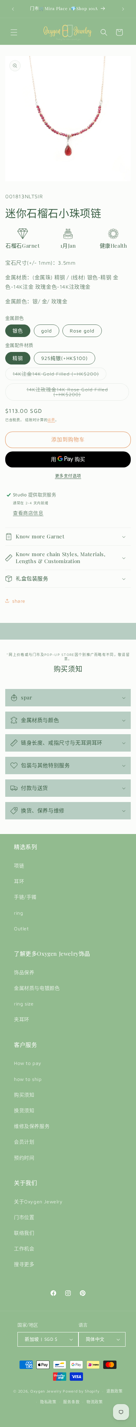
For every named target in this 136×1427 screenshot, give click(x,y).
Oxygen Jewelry (46, 1391)
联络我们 (24, 1233)
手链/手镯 (25, 897)
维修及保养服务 (32, 1126)
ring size (23, 1004)
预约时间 (24, 1158)
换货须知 (24, 1110)
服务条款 (71, 1402)
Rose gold (82, 331)
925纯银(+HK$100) (64, 358)
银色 (18, 331)
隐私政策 (48, 1402)
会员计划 (24, 1142)
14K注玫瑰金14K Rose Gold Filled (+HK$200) (67, 393)
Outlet (21, 928)
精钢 (18, 358)
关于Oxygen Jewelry (38, 1201)
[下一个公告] (123, 9)
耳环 (19, 881)
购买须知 (24, 1095)
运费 (51, 420)
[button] (14, 32)
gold (46, 331)
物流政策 (94, 1402)
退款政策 (114, 1391)
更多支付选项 (68, 476)
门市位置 (24, 1217)
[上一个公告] (13, 9)
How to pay (27, 1063)
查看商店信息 (28, 513)
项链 (19, 865)
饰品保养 (24, 972)
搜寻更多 (24, 1264)
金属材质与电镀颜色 (37, 988)
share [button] (18, 601)
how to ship (28, 1079)
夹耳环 (21, 1019)
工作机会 (24, 1248)
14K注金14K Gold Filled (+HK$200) (58, 375)
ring (18, 913)
